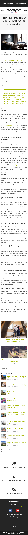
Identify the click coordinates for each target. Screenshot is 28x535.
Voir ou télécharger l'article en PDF (14, 60)
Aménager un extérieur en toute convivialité (14, 93)
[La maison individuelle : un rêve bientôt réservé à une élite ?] (3, 429)
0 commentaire (15, 379)
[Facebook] (10, 510)
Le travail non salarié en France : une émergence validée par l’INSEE (14, 360)
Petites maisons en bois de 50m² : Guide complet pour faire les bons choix (15, 391)
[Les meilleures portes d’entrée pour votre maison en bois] (3, 407)
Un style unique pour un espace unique (13, 99)
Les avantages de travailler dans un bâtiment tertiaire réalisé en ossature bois (16, 414)
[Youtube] (17, 510)
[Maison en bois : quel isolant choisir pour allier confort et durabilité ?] (3, 436)
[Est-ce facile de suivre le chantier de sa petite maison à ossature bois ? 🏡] (3, 384)
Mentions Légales (22, 532)
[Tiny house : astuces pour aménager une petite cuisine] (3, 422)
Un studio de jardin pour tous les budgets (14, 103)
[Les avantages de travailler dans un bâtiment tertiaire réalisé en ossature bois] (3, 415)
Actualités (17, 533)
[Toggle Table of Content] (2, 85)
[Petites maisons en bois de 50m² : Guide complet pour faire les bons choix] (3, 392)
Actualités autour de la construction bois (13, 26)
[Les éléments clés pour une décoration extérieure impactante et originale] (3, 377)
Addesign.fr (10, 451)
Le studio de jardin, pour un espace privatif (14, 95)
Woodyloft (5, 52)
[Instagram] (14, 510)
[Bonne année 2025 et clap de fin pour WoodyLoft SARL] (3, 400)
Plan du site (11, 533)
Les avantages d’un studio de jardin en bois (14, 97)
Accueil (2, 26)
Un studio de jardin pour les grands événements (15, 101)
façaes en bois (19, 165)
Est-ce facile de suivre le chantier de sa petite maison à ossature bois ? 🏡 (14, 340)
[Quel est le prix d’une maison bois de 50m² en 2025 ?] (3, 443)
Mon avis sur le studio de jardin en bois (13, 105)
